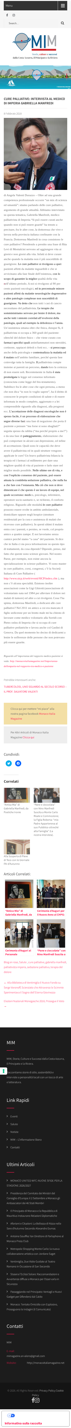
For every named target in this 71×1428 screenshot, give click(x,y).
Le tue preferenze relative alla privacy (39, 1415)
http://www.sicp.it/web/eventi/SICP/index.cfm (30, 578)
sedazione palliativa (38, 967)
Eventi (14, 1116)
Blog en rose (11, 962)
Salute (23, 962)
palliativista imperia (15, 967)
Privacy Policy (47, 1390)
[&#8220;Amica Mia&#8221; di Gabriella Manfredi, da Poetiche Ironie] (17, 795)
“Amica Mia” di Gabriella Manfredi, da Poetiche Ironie (16, 808)
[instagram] (13, 15)
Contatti (15, 1147)
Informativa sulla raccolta (23, 1423)
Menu (9, 6)
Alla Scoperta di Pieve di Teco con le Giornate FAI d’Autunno (16, 859)
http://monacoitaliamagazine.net (45, 1363)
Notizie (14, 1132)
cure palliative (36, 962)
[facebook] (7, 15)
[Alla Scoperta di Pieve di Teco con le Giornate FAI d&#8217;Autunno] (17, 847)
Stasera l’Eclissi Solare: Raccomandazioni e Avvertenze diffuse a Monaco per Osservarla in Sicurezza (33, 1279)
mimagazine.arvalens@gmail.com (26, 1356)
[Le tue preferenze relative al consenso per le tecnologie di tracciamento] (3, 1071)
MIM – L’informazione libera (25, 1139)
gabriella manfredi (55, 962)
